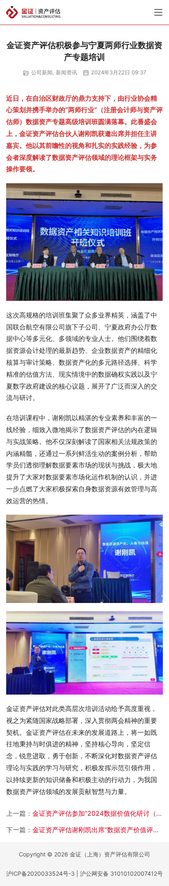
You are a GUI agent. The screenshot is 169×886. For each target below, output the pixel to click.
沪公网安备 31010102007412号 (121, 873)
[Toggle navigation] (158, 12)
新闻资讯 (66, 72)
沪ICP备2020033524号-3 (40, 873)
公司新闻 (42, 72)
